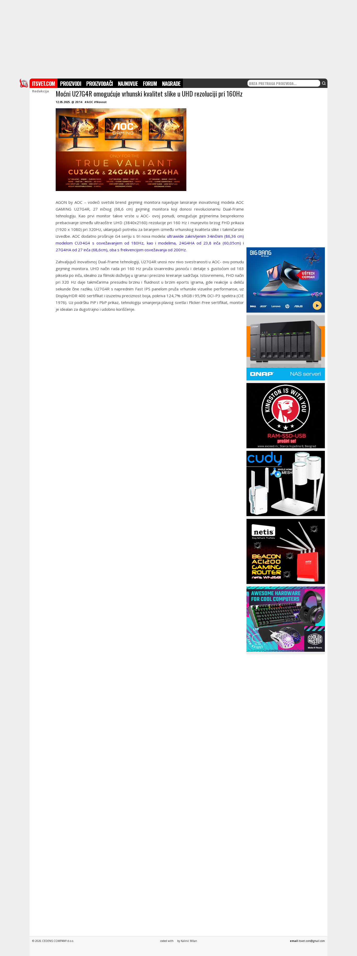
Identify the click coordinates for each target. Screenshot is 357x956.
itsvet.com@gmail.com (311, 941)
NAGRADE (171, 83)
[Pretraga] (324, 83)
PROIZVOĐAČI (99, 83)
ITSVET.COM (43, 83)
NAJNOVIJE (128, 83)
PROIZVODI (70, 83)
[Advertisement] (178, 38)
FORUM (150, 83)
